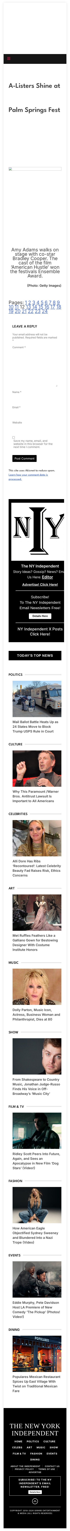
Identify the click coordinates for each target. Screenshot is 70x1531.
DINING (35, 1459)
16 (46, 307)
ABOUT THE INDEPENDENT (25, 1466)
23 (38, 311)
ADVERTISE (35, 1472)
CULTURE (49, 1441)
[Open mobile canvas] (8, 58)
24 (45, 311)
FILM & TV (19, 1453)
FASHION (36, 1453)
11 (17, 307)
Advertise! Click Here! (40, 585)
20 (17, 311)
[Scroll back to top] (35, 1501)
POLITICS (33, 1441)
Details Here (35, 1492)
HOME (18, 1441)
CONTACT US (52, 1466)
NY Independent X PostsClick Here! (40, 631)
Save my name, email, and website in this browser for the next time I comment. (33, 443)
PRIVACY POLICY (24, 1469)
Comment (19, 347)
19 (11, 311)
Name (16, 392)
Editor (47, 577)
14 (34, 307)
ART (29, 1447)
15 (40, 307)
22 (31, 311)
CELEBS (17, 1447)
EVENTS (52, 1453)
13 (28, 307)
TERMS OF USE (46, 1469)
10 (11, 307)
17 (52, 307)
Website (17, 422)
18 (58, 307)
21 (24, 311)
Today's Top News (35, 655)
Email (16, 407)
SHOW (54, 1447)
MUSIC (41, 1447)
